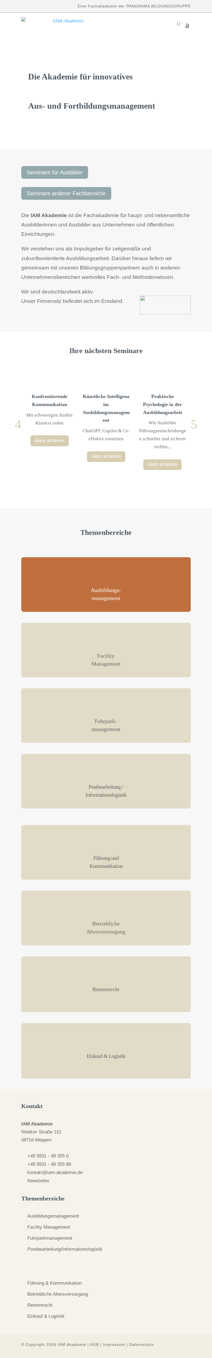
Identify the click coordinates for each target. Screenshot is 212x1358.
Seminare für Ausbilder (55, 172)
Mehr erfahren (49, 440)
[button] (18, 424)
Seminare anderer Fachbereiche (66, 193)
